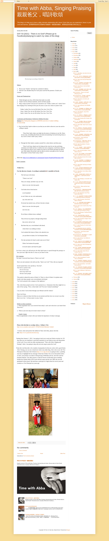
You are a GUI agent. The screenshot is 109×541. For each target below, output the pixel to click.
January (75, 279)
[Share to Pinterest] (35, 443)
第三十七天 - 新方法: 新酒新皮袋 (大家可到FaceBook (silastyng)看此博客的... (82, 77)
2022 (73, 49)
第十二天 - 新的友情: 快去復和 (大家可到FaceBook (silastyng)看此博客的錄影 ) (82, 267)
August (75, 61)
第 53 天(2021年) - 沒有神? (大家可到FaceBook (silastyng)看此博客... (81, 96)
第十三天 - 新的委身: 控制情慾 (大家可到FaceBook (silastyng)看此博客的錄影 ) (82, 261)
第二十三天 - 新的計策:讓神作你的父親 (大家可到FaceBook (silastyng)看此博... (82, 183)
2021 (73, 51)
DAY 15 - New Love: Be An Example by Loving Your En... (82, 245)
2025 (73, 43)
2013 (73, 295)
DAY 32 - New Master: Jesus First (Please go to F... (81, 112)
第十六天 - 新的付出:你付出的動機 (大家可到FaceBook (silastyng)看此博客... (82, 242)
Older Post (62, 453)
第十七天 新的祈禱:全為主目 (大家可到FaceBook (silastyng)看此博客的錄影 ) (82, 229)
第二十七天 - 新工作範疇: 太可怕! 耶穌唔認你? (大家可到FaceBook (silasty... (82, 154)
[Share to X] (32, 443)
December (76, 53)
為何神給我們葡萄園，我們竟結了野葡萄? (34, 514)
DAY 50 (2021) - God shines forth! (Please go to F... (81, 232)
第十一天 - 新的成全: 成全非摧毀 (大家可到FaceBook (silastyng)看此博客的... (82, 274)
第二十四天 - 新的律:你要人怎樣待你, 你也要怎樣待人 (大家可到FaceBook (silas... (82, 175)
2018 (73, 285)
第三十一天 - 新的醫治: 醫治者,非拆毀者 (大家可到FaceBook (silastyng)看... (82, 122)
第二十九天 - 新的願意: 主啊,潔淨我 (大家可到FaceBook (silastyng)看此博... (82, 135)
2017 (73, 287)
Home (41, 453)
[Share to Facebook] (33, 443)
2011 (73, 299)
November (76, 55)
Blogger (68, 530)
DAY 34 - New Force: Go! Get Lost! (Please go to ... (81, 99)
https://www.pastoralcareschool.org (29, 332)
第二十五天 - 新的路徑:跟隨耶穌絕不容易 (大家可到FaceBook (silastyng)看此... (82, 168)
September (76, 59)
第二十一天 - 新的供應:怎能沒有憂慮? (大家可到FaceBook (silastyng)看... (82, 203)
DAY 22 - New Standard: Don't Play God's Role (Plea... (81, 193)
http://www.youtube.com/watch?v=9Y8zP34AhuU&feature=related (35, 327)
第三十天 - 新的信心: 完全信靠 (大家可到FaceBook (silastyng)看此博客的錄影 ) (82, 128)
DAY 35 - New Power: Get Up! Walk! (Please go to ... (81, 86)
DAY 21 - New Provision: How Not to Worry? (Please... (81, 200)
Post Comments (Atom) (28, 456)
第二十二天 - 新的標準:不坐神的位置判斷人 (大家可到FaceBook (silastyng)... (82, 197)
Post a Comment (23, 450)
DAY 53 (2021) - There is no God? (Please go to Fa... (81, 93)
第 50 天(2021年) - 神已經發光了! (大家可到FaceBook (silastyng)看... (82, 235)
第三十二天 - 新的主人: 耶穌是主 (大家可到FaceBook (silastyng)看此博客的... (82, 115)
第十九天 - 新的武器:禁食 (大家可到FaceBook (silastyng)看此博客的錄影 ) (82, 216)
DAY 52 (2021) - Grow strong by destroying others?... (80, 138)
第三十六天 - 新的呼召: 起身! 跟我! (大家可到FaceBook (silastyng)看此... (82, 83)
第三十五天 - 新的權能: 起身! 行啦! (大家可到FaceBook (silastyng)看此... (82, 90)
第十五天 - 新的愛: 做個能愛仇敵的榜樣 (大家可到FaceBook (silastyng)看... (82, 248)
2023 (73, 47)
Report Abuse (87, 304)
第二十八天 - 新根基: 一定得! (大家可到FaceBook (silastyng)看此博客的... (82, 148)
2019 (73, 283)
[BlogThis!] (30, 443)
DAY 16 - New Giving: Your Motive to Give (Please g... (81, 238)
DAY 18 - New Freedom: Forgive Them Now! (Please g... (82, 219)
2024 (73, 45)
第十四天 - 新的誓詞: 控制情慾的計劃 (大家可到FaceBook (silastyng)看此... (82, 255)
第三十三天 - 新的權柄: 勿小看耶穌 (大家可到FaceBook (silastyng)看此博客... (82, 109)
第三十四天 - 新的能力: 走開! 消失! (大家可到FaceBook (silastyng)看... (82, 103)
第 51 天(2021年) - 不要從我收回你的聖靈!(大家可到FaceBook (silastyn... (82, 190)
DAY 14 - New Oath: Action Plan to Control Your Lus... (81, 251)
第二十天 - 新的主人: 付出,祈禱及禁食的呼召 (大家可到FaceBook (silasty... (82, 209)
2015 (73, 291)
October (75, 57)
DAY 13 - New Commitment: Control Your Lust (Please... (81, 258)
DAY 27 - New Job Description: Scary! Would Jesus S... (82, 151)
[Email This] (28, 443)
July (74, 63)
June (74, 65)
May (74, 67)
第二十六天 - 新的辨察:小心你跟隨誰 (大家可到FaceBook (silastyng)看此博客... (82, 161)
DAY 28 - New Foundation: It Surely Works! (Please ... (81, 144)
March (75, 71)
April (74, 69)
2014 (73, 293)
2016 (73, 289)
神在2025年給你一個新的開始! (25, 460)
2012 (73, 297)
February (75, 277)
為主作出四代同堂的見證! (31, 506)
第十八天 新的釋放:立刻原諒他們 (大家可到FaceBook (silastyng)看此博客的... (82, 222)
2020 (73, 281)
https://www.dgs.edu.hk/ (43, 351)
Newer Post (20, 453)
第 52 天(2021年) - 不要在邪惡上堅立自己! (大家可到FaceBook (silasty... (82, 141)
